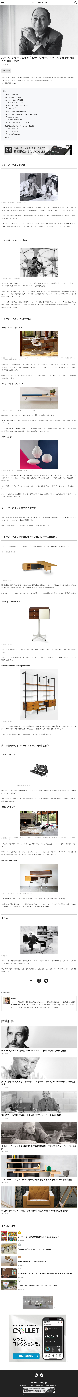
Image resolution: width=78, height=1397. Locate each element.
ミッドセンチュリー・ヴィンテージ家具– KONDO (18, 894)
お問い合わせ (50, 1386)
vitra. (6, 956)
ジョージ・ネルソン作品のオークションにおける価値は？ (22, 114)
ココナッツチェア (13, 131)
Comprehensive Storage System (19, 122)
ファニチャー (6, 71)
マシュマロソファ (13, 129)
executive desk (13, 117)
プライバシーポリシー (36, 1386)
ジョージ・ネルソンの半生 (13, 97)
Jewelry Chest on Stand (15, 120)
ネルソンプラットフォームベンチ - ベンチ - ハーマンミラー (20, 410)
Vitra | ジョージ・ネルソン (12, 278)
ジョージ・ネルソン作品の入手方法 (15, 112)
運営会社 (23, 1386)
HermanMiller (24, 785)
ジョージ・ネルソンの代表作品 (14, 100)
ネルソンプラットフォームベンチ (18, 105)
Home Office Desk (14, 134)
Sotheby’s (8, 580)
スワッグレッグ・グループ (16, 103)
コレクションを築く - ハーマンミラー (15, 202)
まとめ (7, 138)
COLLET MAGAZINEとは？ (39, 1383)
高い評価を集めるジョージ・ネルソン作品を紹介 (19, 126)
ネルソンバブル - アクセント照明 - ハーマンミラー (18, 470)
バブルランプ (12, 108)
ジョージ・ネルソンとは (12, 95)
